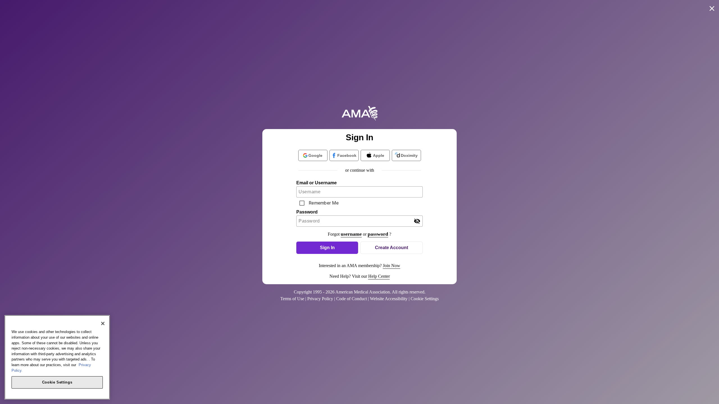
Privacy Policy (320, 298)
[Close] (103, 323)
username (351, 234)
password (378, 234)
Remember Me (324, 203)
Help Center (379, 276)
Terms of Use (292, 298)
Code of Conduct (351, 298)
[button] (327, 248)
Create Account (391, 247)
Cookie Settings (57, 382)
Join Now (391, 265)
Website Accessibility (389, 298)
